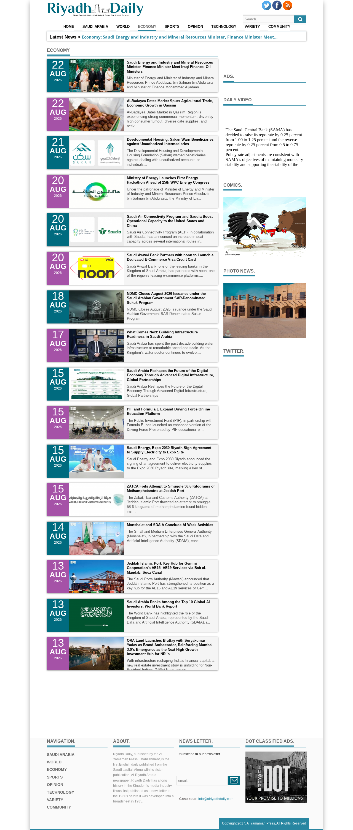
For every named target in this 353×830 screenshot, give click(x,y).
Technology (223, 27)
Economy (147, 27)
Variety (252, 27)
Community (279, 27)
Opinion (195, 27)
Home (68, 27)
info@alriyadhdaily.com (215, 799)
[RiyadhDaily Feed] (287, 9)
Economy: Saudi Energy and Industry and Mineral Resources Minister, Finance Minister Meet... (179, 37)
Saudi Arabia (95, 27)
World (123, 27)
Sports (172, 27)
